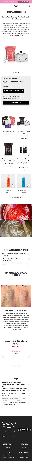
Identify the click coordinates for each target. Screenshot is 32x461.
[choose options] (13, 154)
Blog (24, 449)
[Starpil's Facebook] (27, 429)
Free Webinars (24, 455)
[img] (16, 345)
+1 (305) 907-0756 (9, 431)
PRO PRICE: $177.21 (17, 82)
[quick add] (28, 154)
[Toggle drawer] (2, 5)
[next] (18, 72)
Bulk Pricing (24, 457)
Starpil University (24, 452)
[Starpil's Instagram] (19, 429)
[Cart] (30, 6)
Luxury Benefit (7, 86)
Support (8, 452)
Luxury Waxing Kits (10, 78)
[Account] (27, 6)
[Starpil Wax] (16, 6)
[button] (3, 356)
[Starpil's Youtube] (23, 429)
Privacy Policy (8, 455)
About (8, 447)
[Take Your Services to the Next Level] (16, 220)
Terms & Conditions (8, 457)
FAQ (8, 449)
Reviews (24, 447)
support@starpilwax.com (9, 436)
